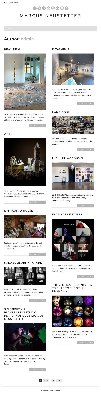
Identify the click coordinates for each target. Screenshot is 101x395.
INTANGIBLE (60, 49)
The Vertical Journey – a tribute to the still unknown (72, 288)
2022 (43, 202)
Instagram (53, 8)
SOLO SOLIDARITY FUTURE (23, 262)
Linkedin (44, 8)
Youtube (48, 8)
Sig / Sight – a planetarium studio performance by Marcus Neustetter (24, 314)
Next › (59, 380)
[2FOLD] (25, 186)
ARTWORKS (35, 125)
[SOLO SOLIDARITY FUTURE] (25, 284)
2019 (91, 342)
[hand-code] (73, 133)
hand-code (61, 112)
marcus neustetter (50, 15)
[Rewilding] (25, 109)
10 (53, 380)
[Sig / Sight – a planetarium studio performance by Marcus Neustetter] (25, 351)
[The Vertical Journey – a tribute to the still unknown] (73, 326)
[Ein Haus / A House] (25, 238)
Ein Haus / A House (18, 210)
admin (27, 39)
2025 (43, 125)
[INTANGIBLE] (73, 85)
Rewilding (12, 49)
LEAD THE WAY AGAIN (67, 158)
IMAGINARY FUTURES (67, 214)
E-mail (62, 8)
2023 (91, 149)
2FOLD (9, 134)
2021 (91, 206)
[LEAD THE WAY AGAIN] (73, 190)
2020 (91, 276)
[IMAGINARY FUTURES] (73, 260)
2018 (43, 369)
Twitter (39, 8)
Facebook (35, 8)
